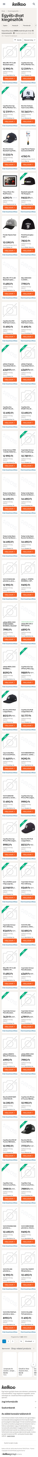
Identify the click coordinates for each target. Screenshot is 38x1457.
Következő (28, 1341)
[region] (19, 25)
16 (21, 1341)
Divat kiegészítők (13, 11)
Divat (3, 11)
